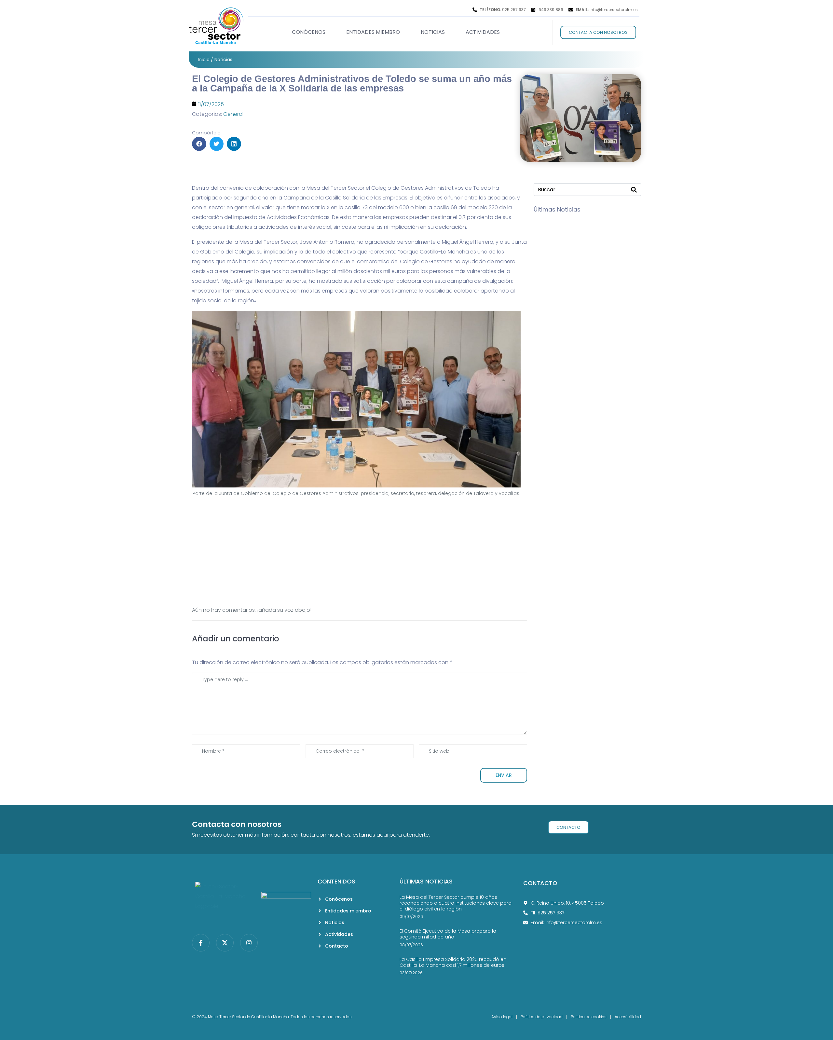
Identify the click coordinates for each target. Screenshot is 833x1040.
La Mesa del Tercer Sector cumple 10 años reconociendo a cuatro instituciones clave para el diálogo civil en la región (456, 903)
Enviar (504, 775)
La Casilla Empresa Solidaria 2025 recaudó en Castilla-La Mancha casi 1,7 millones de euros (612, 349)
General (233, 114)
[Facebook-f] (201, 942)
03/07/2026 (604, 331)
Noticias (433, 32)
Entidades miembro (373, 32)
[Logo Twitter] (225, 942)
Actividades (483, 32)
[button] (199, 144)
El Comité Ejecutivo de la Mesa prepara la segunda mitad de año (612, 298)
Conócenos (308, 32)
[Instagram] (249, 942)
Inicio (204, 59)
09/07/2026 (605, 223)
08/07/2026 (604, 284)
